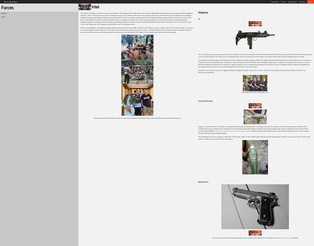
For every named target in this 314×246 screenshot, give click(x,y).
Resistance (302, 2)
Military (3, 13)
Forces (284, 2)
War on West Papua (10, 2)
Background (275, 2)
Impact (310, 2)
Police (3, 17)
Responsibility (292, 2)
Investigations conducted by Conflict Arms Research (230, 131)
